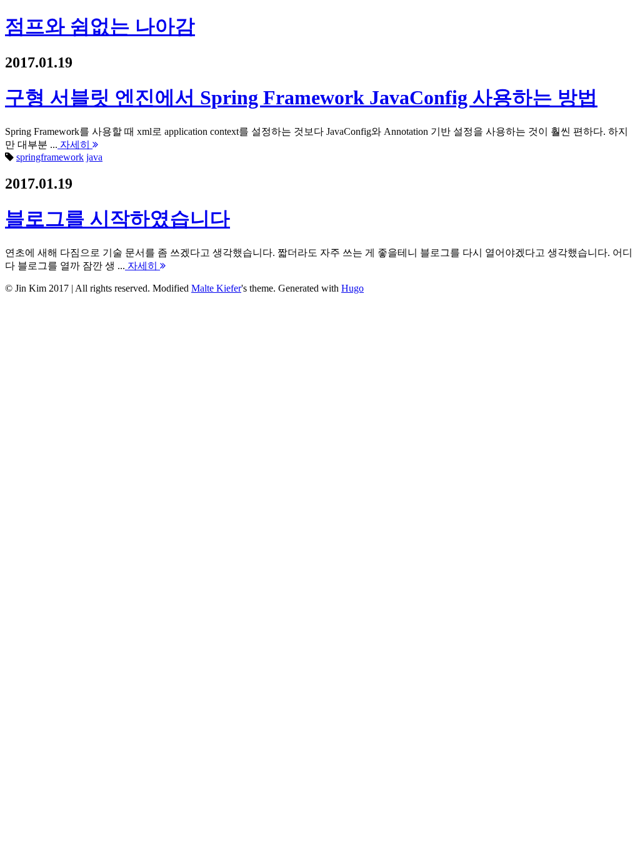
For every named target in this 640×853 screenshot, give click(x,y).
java (94, 157)
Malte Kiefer (216, 288)
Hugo (352, 288)
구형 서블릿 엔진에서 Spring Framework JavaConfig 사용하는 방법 (301, 97)
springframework (50, 157)
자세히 (75, 144)
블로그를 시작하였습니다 (117, 218)
